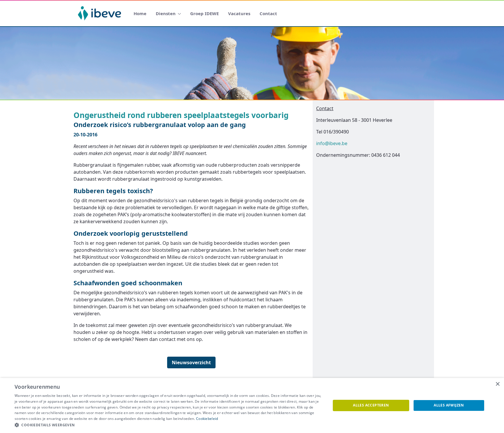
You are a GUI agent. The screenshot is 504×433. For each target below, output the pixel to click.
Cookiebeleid (207, 418)
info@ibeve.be (331, 143)
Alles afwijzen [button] (449, 405)
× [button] (497, 384)
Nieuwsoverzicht (191, 362)
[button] (168, 425)
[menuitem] (140, 13)
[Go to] (101, 13)
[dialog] (252, 405)
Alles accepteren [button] (371, 405)
